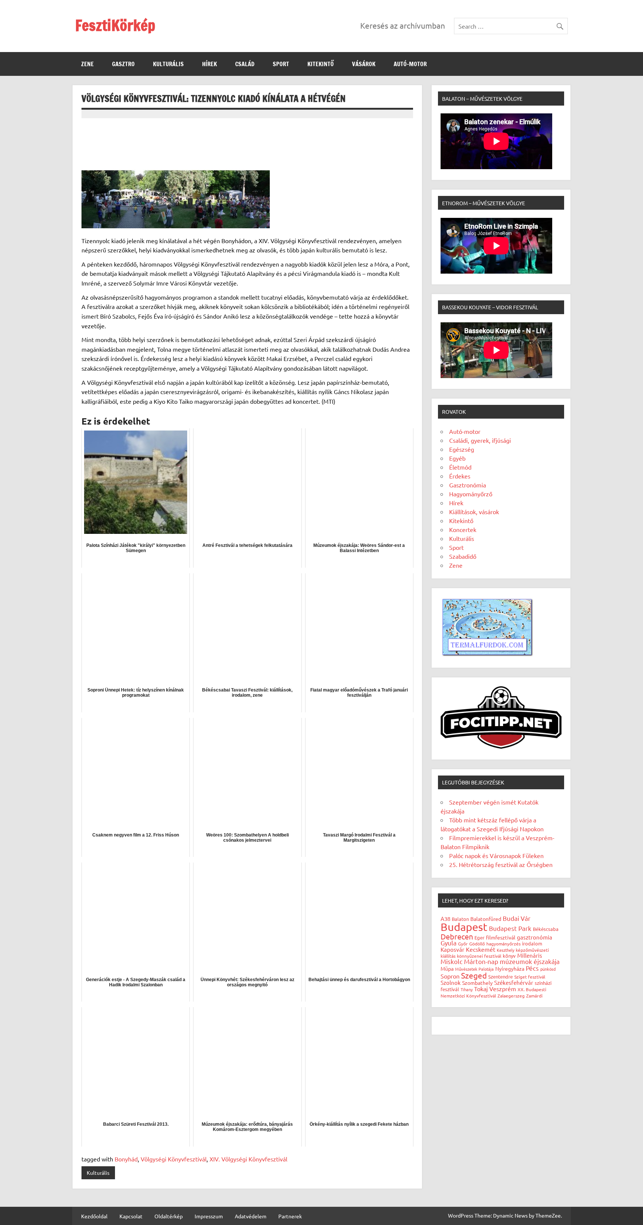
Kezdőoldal (94, 1216)
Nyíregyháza (509, 968)
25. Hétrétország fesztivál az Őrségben (501, 864)
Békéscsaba (546, 929)
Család (245, 64)
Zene (87, 64)
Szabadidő (462, 556)
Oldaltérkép (168, 1216)
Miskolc (452, 961)
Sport (281, 64)
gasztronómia (534, 937)
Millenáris (529, 955)
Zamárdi (534, 996)
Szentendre (500, 976)
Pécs (532, 968)
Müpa (447, 968)
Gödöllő (477, 944)
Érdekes (459, 476)
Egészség (461, 449)
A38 (445, 918)
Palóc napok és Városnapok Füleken (496, 855)
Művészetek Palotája (474, 969)
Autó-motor (410, 64)
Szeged (474, 975)
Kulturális (168, 64)
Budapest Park (510, 928)
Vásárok (363, 64)
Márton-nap (481, 961)
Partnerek (290, 1216)
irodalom (532, 943)
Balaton (460, 919)
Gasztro (123, 64)
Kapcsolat (131, 1216)
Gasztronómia (467, 485)
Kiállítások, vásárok (474, 511)
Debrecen (457, 936)
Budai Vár (517, 918)
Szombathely (477, 982)
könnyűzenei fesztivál (479, 956)
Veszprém (502, 988)
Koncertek (462, 529)
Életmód (460, 467)
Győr (463, 944)
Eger (479, 937)
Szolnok (451, 982)
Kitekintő (320, 64)
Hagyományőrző (470, 493)
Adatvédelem (250, 1216)
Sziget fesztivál (529, 977)
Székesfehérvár (513, 982)
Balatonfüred (485, 918)
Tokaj (481, 988)
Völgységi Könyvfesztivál (174, 1159)
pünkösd (548, 969)
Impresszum (209, 1216)
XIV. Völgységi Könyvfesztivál (248, 1159)
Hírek (209, 64)
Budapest (464, 927)
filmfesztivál (500, 937)
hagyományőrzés (503, 944)
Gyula (449, 943)
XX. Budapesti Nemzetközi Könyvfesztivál (493, 992)
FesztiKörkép (115, 25)
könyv (509, 955)
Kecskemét (480, 949)
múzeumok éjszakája (530, 961)
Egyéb (457, 458)
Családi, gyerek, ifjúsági (480, 440)
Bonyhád (126, 1159)
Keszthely (505, 950)
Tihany (467, 989)
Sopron (450, 976)
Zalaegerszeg (511, 996)
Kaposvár (452, 949)
